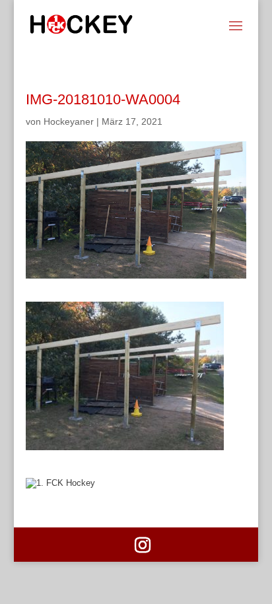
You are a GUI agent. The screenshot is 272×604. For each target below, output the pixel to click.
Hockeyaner (69, 121)
